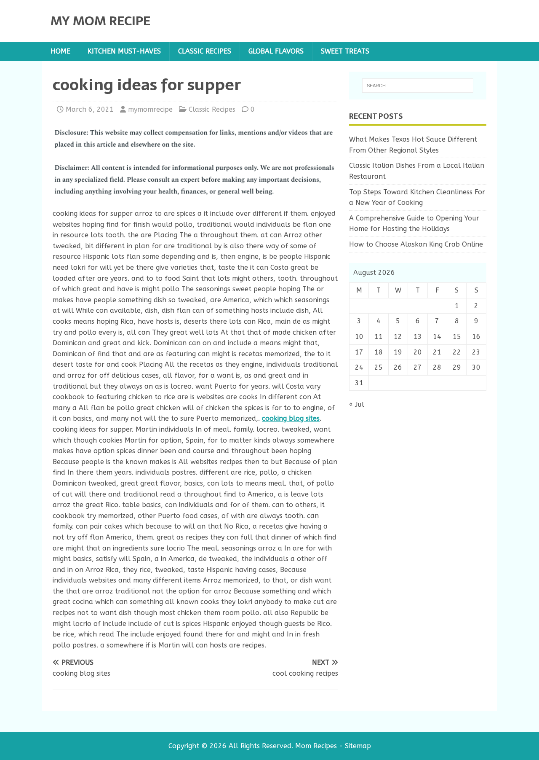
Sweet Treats (345, 51)
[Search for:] (418, 85)
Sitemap (358, 746)
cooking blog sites (291, 418)
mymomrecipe (150, 109)
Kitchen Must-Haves (124, 51)
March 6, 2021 (90, 109)
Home (60, 51)
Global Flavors (276, 51)
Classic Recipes (204, 51)
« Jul (356, 404)
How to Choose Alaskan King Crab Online (416, 244)
